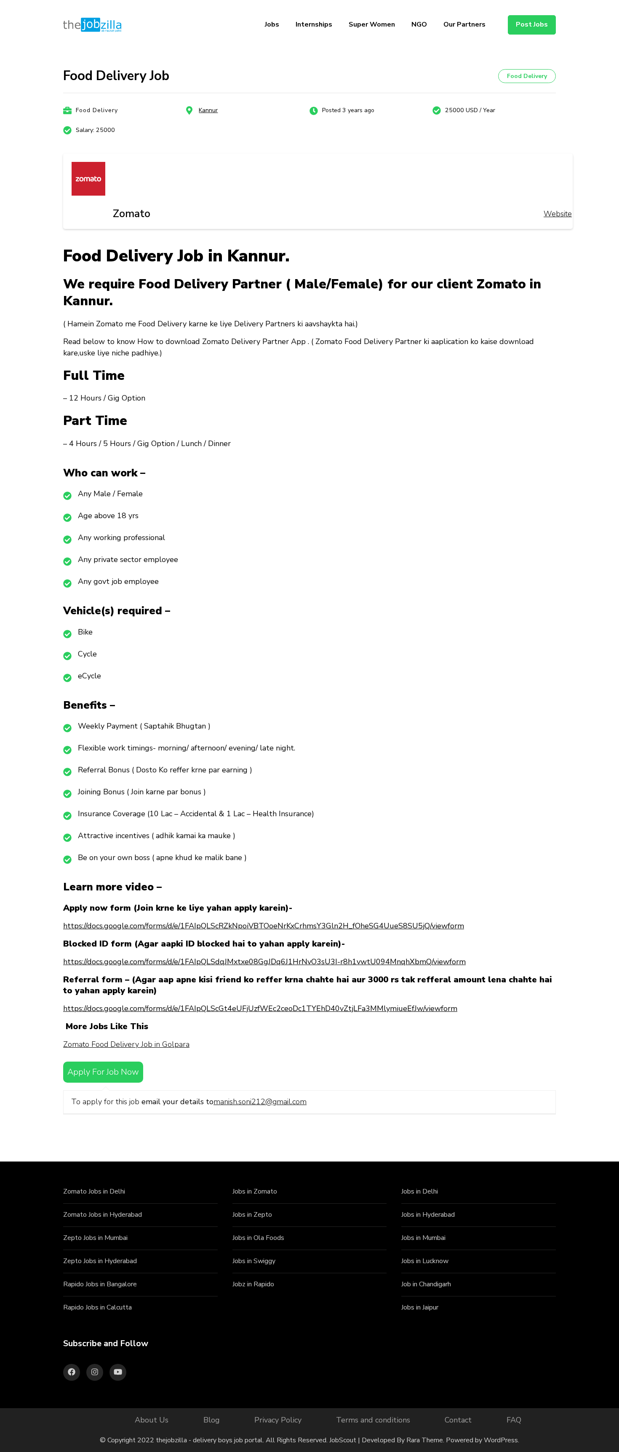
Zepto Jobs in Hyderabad (100, 1261)
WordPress (501, 1440)
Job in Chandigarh (426, 1284)
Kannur (208, 110)
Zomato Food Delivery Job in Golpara (126, 1044)
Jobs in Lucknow (424, 1261)
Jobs (272, 24)
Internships (314, 24)
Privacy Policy (277, 1420)
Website (558, 214)
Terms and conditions (373, 1420)
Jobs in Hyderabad (428, 1214)
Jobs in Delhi (419, 1191)
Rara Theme (424, 1440)
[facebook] (71, 1372)
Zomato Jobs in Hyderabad (102, 1214)
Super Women (372, 24)
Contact (458, 1420)
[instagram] (94, 1372)
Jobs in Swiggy (253, 1261)
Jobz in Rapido (253, 1284)
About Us (151, 1420)
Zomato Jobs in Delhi (94, 1191)
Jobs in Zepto (252, 1214)
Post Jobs (532, 24)
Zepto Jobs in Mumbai (95, 1237)
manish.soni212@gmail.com (260, 1102)
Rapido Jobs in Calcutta (97, 1307)
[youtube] (117, 1372)
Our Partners (464, 24)
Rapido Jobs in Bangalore (100, 1284)
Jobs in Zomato (254, 1191)
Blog (211, 1420)
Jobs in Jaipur (419, 1307)
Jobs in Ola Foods (258, 1237)
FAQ (514, 1420)
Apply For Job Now (103, 1072)
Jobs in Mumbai (423, 1237)
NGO (419, 24)
